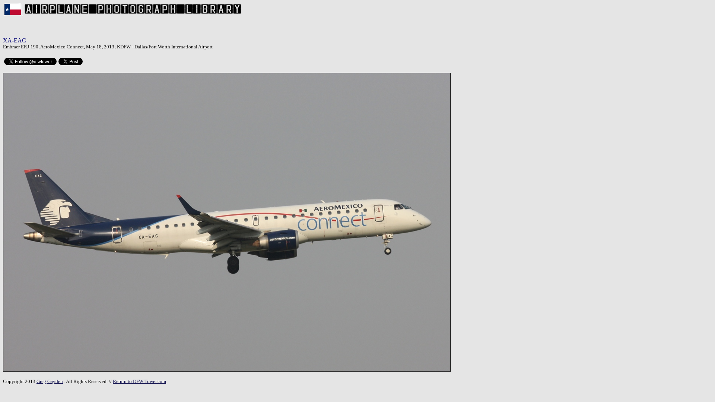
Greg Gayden (49, 381)
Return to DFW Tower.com (139, 381)
